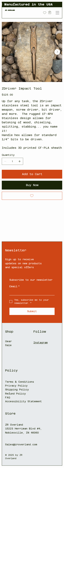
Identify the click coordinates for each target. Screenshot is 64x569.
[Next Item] (57, 52)
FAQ (7, 397)
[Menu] (57, 12)
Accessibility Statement (23, 401)
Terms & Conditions (19, 381)
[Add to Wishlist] (32, 196)
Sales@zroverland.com (21, 444)
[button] (49, 12)
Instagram (40, 342)
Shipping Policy (17, 389)
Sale (8, 345)
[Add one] (19, 161)
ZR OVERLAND (10, 10)
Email (14, 286)
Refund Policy (15, 393)
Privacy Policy (16, 385)
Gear (8, 341)
